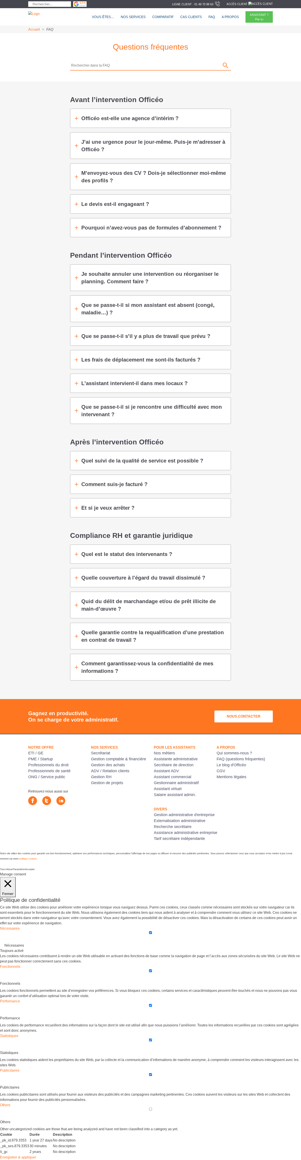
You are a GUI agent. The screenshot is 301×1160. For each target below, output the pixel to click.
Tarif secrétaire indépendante (179, 838)
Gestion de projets (107, 783)
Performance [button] (10, 1001)
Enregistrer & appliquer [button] (18, 1157)
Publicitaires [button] (9, 1070)
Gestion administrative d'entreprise (184, 815)
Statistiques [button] (9, 1036)
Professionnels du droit (48, 765)
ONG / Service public (46, 777)
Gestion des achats (108, 765)
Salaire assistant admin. (175, 795)
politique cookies (28, 858)
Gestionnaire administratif (176, 783)
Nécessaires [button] (10, 928)
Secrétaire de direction (173, 765)
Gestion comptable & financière (118, 759)
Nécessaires (14, 945)
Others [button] (5, 1105)
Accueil (34, 29)
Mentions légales (231, 777)
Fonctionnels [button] (10, 966)
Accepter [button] (30, 869)
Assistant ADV (166, 771)
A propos (230, 17)
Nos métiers (164, 753)
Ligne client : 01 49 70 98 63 (192, 4)
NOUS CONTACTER (243, 716)
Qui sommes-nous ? (234, 753)
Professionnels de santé (49, 771)
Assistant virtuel (168, 789)
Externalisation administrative (179, 821)
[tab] (150, 118)
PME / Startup (40, 759)
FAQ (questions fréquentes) (241, 759)
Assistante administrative (176, 759)
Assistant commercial (172, 777)
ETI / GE (35, 753)
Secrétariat (100, 753)
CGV (221, 771)
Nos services (133, 17)
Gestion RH (101, 777)
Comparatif (163, 17)
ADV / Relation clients (110, 771)
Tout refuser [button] (6, 869)
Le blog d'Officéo (231, 765)
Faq (211, 17)
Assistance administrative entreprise (185, 832)
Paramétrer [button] (19, 869)
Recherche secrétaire (172, 826)
